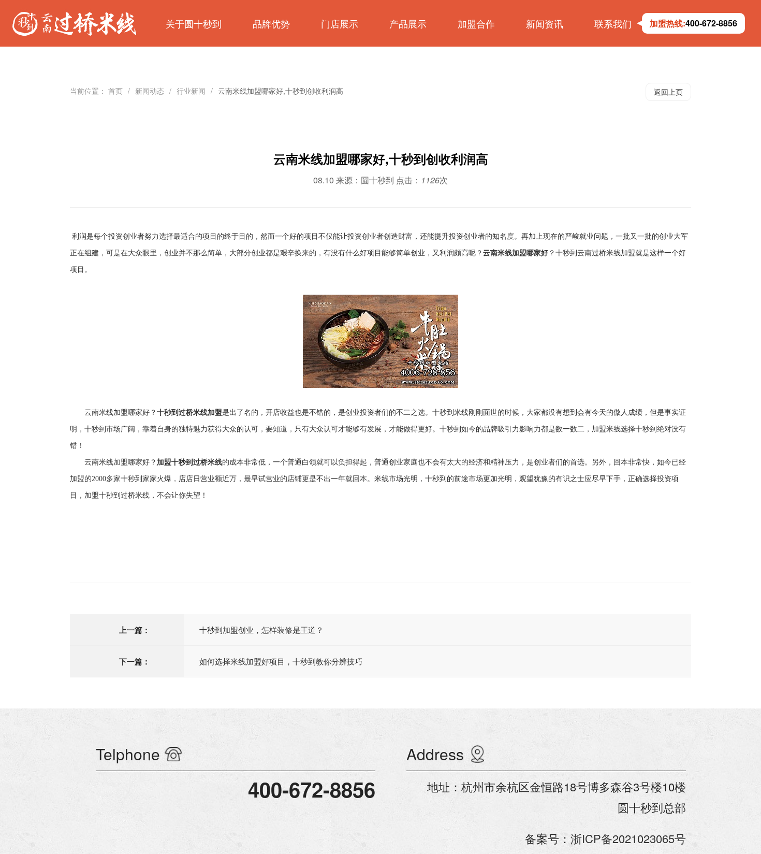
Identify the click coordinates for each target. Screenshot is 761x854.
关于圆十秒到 (194, 23)
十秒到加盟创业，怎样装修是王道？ (261, 629)
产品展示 (408, 23)
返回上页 (668, 91)
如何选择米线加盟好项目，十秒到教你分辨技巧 (280, 661)
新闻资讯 (544, 23)
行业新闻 (191, 90)
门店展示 (339, 23)
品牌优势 (271, 23)
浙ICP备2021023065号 (628, 838)
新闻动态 (149, 90)
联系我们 (613, 23)
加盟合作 (476, 23)
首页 (115, 90)
